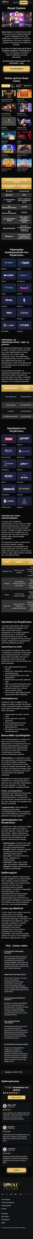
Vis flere (16, 1170)
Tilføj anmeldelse (16, 1097)
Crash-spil (20, 85)
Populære (4, 85)
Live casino (13, 85)
